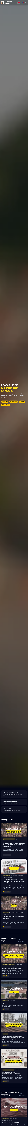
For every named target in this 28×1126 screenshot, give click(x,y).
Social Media (6, 404)
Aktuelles (5, 401)
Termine (23, 401)
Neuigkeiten (14, 401)
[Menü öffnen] (26, 2)
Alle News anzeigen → (21, 940)
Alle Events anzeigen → (22, 1094)
